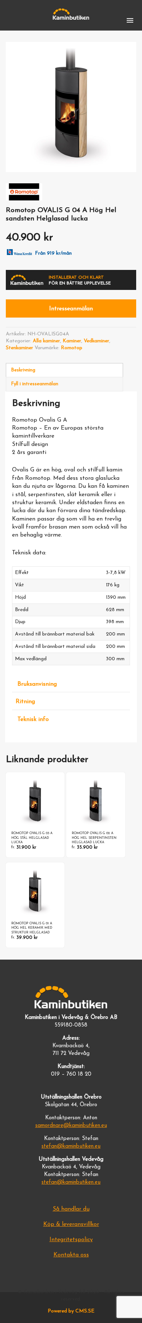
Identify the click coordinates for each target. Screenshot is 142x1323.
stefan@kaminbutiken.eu (71, 1146)
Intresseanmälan (71, 309)
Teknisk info (33, 719)
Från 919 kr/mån (53, 253)
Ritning (25, 702)
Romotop (71, 348)
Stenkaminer (19, 348)
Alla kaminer (46, 341)
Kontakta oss (71, 1255)
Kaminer (72, 341)
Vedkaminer (96, 341)
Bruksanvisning (37, 684)
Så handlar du (71, 1209)
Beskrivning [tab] (23, 370)
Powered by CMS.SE (71, 1311)
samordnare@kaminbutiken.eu (71, 1125)
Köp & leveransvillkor (71, 1224)
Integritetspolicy (71, 1240)
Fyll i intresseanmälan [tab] (34, 384)
